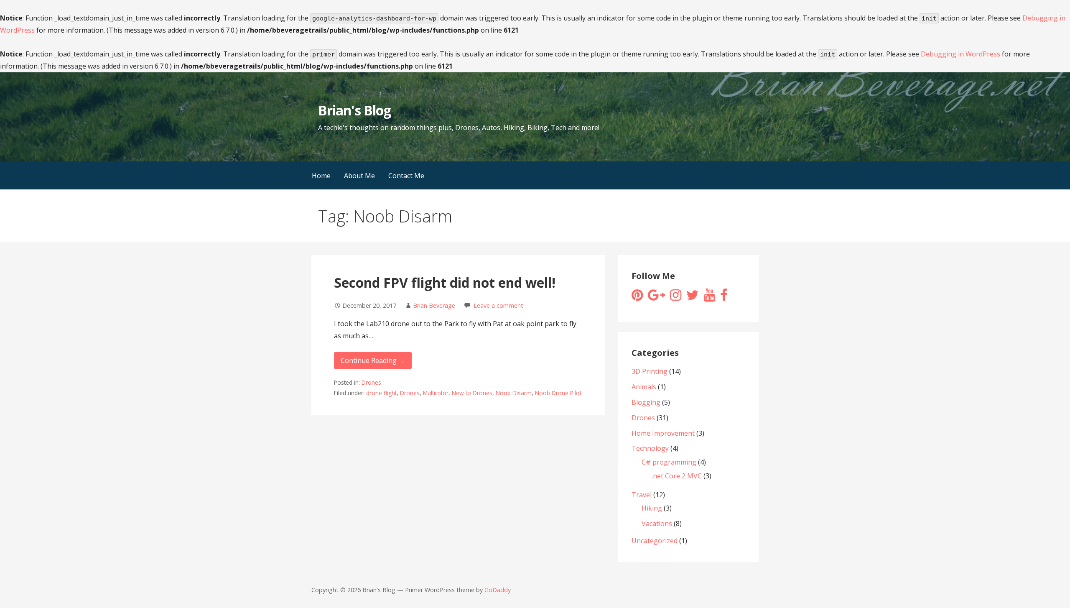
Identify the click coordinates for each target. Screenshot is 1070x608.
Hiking (652, 508)
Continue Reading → (373, 360)
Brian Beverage (434, 305)
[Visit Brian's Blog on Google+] (656, 297)
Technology (650, 448)
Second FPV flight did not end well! (444, 282)
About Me (359, 175)
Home (321, 175)
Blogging (646, 402)
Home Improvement (663, 433)
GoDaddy (497, 590)
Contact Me (406, 175)
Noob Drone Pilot (558, 393)
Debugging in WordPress (960, 54)
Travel (642, 494)
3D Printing (649, 371)
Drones (371, 382)
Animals (644, 386)
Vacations (657, 523)
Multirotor (435, 393)
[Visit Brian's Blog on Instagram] (675, 297)
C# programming (669, 462)
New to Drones (472, 393)
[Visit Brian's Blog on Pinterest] (637, 297)
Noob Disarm (514, 393)
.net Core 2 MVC (677, 475)
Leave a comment (498, 305)
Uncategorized (655, 540)
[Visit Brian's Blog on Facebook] (724, 297)
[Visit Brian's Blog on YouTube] (709, 297)
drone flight (381, 393)
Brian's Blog (354, 110)
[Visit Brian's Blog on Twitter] (692, 297)
